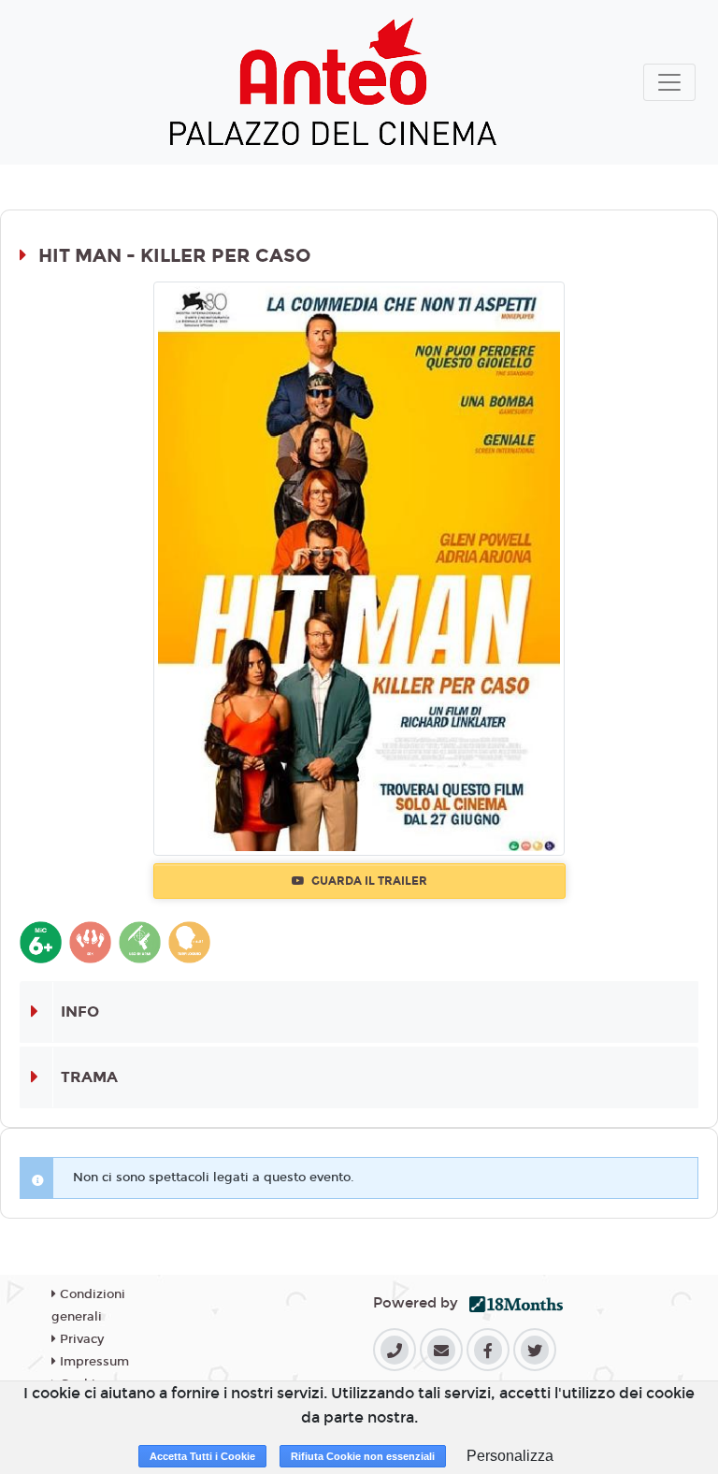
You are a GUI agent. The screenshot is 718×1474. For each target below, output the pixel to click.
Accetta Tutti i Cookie (202, 1456)
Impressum (92, 1361)
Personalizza (510, 1456)
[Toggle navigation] (669, 82)
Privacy (80, 1339)
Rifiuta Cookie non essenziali (363, 1456)
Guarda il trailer (368, 881)
